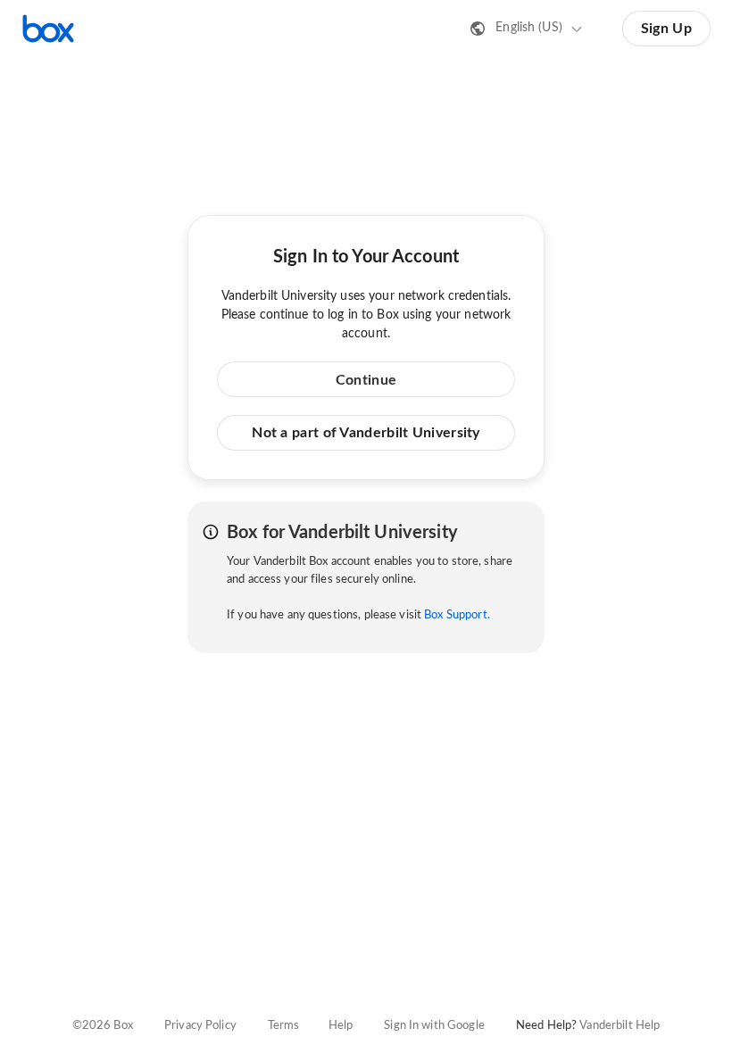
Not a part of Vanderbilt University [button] (366, 433)
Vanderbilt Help (619, 1026)
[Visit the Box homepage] (48, 28)
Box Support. (457, 615)
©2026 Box (102, 1026)
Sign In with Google (434, 1026)
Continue (366, 380)
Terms (284, 1026)
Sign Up (666, 28)
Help (341, 1026)
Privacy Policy (200, 1026)
